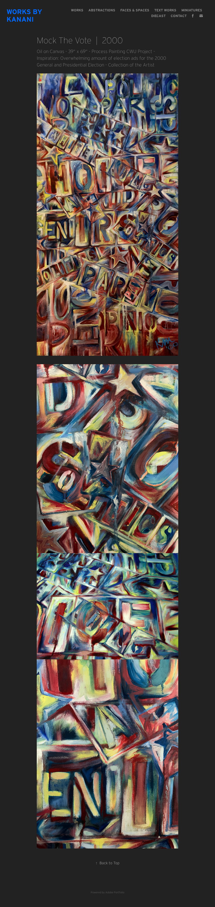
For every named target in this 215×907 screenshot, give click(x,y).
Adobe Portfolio (114, 892)
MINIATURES (191, 10)
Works (77, 10)
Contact (179, 16)
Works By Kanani (25, 15)
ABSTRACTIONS (101, 10)
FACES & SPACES (134, 10)
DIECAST (158, 16)
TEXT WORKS (165, 10)
